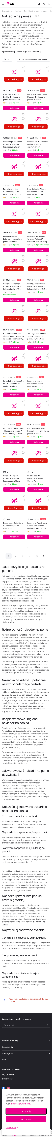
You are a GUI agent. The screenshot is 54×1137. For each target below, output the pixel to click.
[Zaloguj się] (44, 4)
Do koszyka (14, 108)
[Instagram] (8, 1088)
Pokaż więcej (26, 548)
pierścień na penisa (22, 51)
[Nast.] (44, 556)
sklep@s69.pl (7, 1079)
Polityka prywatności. (21, 1103)
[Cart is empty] (49, 4)
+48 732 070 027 (8, 1075)
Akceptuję (26, 1111)
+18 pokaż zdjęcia (13, 79)
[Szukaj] (39, 4)
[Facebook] (3, 1088)
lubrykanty (36, 51)
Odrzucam (26, 1119)
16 (37, 556)
